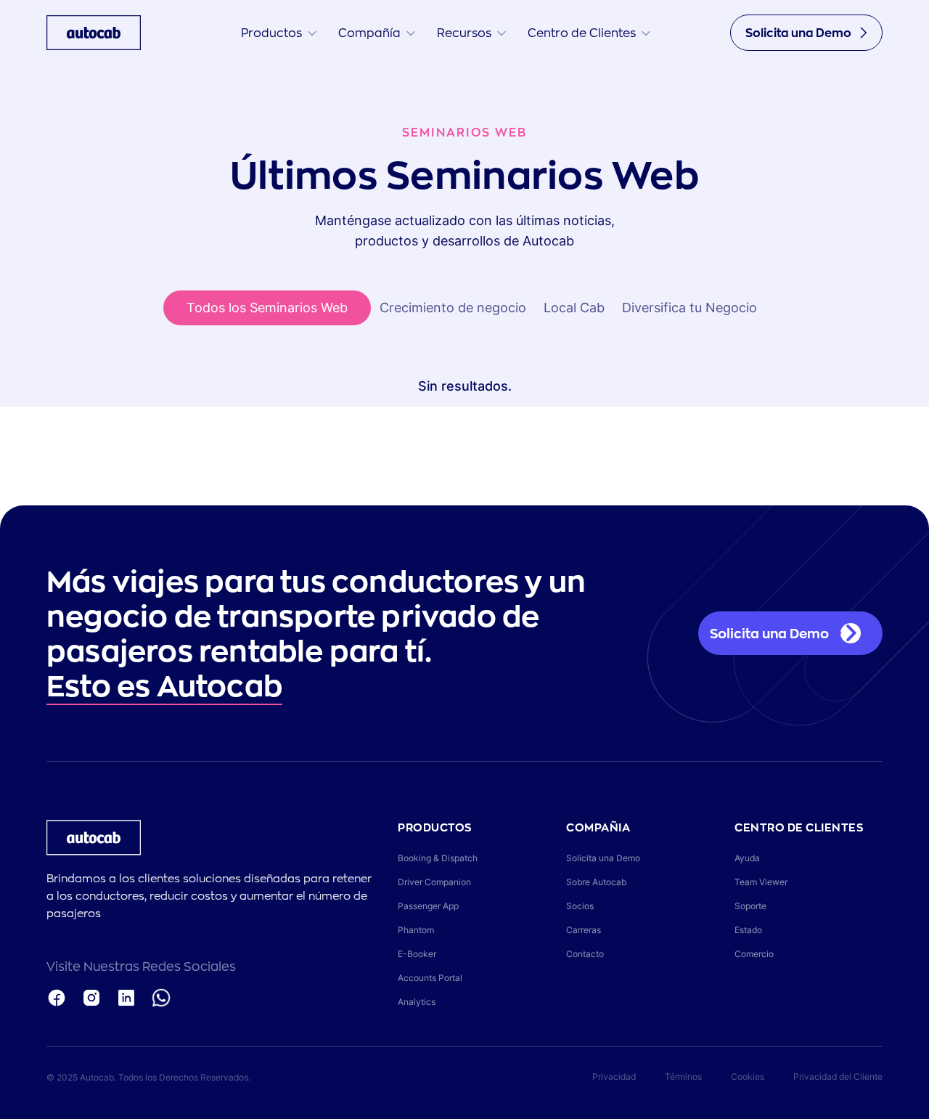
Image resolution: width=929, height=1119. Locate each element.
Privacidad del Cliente (838, 1076)
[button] (279, 32)
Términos (683, 1076)
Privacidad (614, 1076)
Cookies (747, 1076)
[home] (93, 32)
